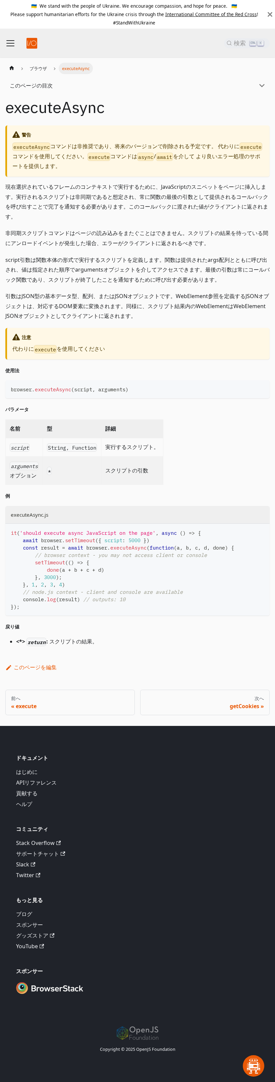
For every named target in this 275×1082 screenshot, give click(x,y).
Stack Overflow (35, 843)
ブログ (24, 914)
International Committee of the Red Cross (211, 14)
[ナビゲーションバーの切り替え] (10, 43)
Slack (22, 864)
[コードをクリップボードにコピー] (261, 388)
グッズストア (32, 935)
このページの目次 (31, 85)
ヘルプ (24, 804)
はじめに (27, 772)
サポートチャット (37, 853)
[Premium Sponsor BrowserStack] (49, 994)
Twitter (25, 875)
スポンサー (29, 924)
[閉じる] (270, 14)
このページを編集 (35, 667)
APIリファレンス (36, 782)
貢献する (27, 793)
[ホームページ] (11, 68)
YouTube (27, 946)
